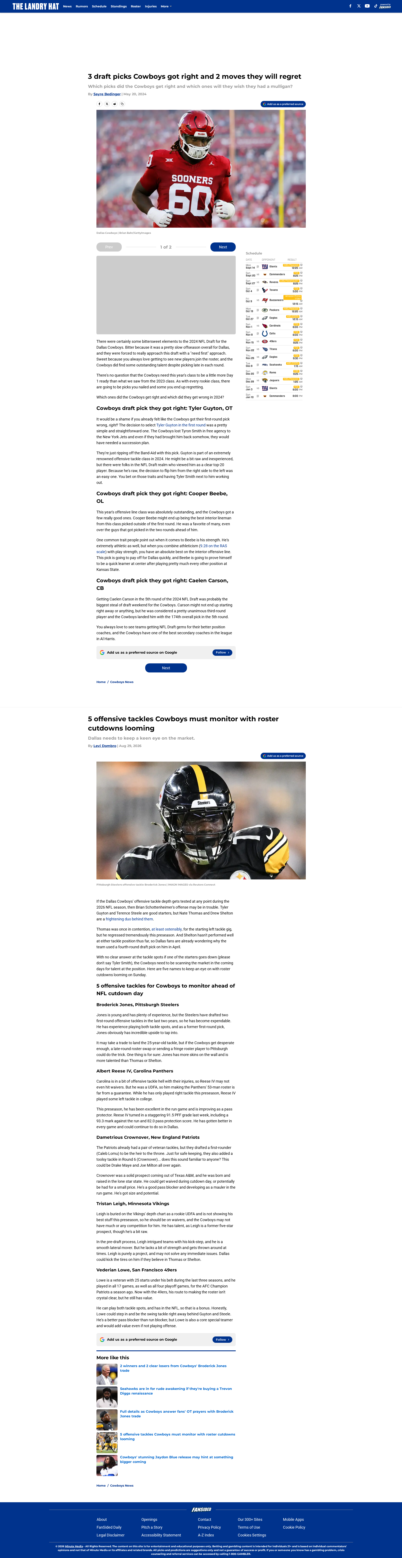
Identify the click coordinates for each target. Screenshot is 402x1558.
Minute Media (74, 1546)
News (67, 6)
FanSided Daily (109, 1527)
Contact (204, 1519)
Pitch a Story (151, 1527)
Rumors (82, 6)
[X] (359, 6)
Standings (119, 6)
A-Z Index (206, 1535)
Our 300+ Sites (250, 1519)
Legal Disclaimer (111, 1535)
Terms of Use (249, 1527)
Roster (136, 6)
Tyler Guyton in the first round (181, 425)
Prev (109, 247)
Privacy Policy (209, 1527)
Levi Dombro (104, 746)
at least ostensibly (167, 929)
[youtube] (367, 6)
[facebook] (350, 6)
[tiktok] (375, 6)
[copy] (122, 104)
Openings (149, 1519)
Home (101, 682)
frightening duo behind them (129, 919)
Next (223, 247)
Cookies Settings (252, 1535)
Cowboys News (121, 682)
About (102, 1519)
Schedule (99, 6)
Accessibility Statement (161, 1535)
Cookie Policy (294, 1527)
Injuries (151, 6)
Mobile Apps (293, 1519)
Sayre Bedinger (107, 94)
